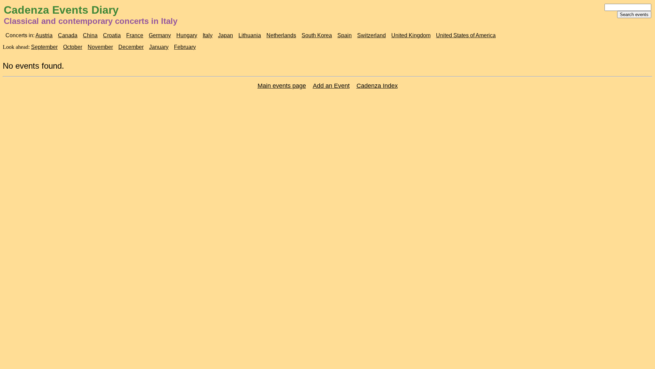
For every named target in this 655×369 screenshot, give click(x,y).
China (90, 35)
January (159, 47)
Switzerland (371, 35)
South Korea (317, 35)
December (131, 47)
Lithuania (249, 35)
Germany (160, 35)
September (44, 47)
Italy (208, 35)
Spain (344, 35)
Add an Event (331, 85)
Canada (67, 35)
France (134, 35)
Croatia (112, 35)
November (100, 47)
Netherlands (281, 35)
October (72, 47)
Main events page (282, 85)
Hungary (186, 35)
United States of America (466, 35)
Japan (225, 35)
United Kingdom (411, 35)
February (185, 47)
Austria (44, 35)
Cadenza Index (377, 85)
